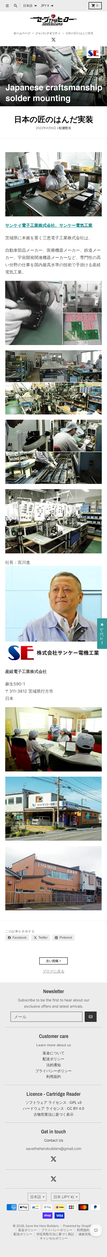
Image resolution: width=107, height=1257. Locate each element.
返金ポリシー (27, 1230)
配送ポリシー (23, 1234)
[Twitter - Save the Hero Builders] (53, 39)
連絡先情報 (86, 1234)
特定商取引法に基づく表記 (55, 1234)
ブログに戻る (53, 971)
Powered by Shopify (77, 1226)
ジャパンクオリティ (48, 33)
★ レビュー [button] (102, 633)
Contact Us (53, 1140)
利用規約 (83, 1230)
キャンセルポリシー (54, 1238)
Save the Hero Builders (42, 1226)
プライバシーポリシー (56, 1230)
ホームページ (22, 33)
